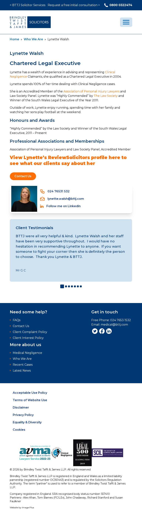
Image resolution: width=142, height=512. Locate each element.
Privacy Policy (23, 415)
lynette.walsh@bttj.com (66, 198)
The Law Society (106, 96)
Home (14, 39)
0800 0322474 (120, 5)
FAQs (16, 320)
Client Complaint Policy (30, 332)
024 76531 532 (59, 191)
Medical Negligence (27, 353)
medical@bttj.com (114, 324)
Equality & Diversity (27, 422)
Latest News (22, 370)
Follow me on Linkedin (63, 206)
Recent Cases (23, 364)
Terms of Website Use (30, 400)
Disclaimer (21, 407)
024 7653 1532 (120, 320)
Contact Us (22, 176)
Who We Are (33, 39)
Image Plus (28, 507)
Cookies (19, 429)
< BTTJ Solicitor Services (27, 5)
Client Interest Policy (28, 338)
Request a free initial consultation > (74, 5)
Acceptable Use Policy (30, 392)
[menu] (126, 22)
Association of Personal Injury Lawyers (91, 91)
